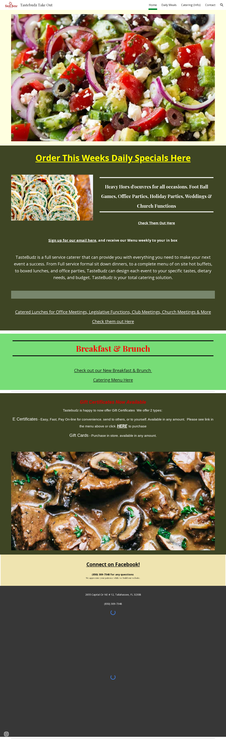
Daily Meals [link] (169, 5)
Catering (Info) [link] (191, 5)
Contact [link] (210, 5)
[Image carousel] (113, 501)
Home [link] (153, 5)
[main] (113, 158)
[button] (222, 5)
